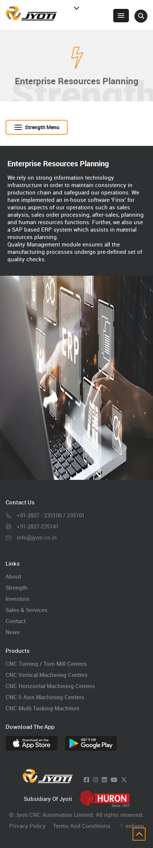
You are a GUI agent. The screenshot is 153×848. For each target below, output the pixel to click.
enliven (135, 825)
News (13, 632)
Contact (16, 621)
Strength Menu (42, 127)
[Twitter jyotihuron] (124, 780)
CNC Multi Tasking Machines (42, 708)
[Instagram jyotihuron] (95, 780)
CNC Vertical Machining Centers (47, 674)
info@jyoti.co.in (37, 537)
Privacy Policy (27, 825)
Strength (16, 587)
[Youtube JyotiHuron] (114, 780)
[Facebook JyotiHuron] (86, 780)
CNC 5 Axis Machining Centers (45, 697)
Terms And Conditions (81, 825)
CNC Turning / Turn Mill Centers (46, 663)
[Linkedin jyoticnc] (104, 780)
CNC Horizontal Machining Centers (50, 686)
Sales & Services (27, 609)
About (13, 576)
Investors (17, 598)
